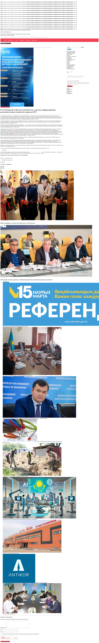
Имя (1, 629)
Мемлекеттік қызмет (71, 52)
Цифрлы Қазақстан (71, 53)
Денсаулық (69, 60)
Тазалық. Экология (71, 68)
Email (1, 631)
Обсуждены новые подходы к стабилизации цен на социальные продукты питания (26, 279)
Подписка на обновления (15, 29)
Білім (68, 61)
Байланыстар (34, 40)
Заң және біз (69, 57)
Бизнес (5, 47)
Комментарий (3, 627)
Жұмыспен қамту (70, 66)
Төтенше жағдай (70, 65)
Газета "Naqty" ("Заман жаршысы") (7, 35)
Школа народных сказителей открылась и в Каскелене (17, 223)
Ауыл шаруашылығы (71, 64)
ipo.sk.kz (48, 148)
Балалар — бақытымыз (71, 56)
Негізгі (5, 40)
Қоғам (68, 55)
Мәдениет (69, 58)
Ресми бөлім (69, 54)
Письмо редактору (26, 29)
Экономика (69, 67)
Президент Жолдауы (71, 51)
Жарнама (28, 40)
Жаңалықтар (11, 40)
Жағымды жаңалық (71, 59)
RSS (22, 29)
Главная (2, 47)
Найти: (68, 47)
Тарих (16, 40)
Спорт (68, 62)
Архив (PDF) (22, 40)
